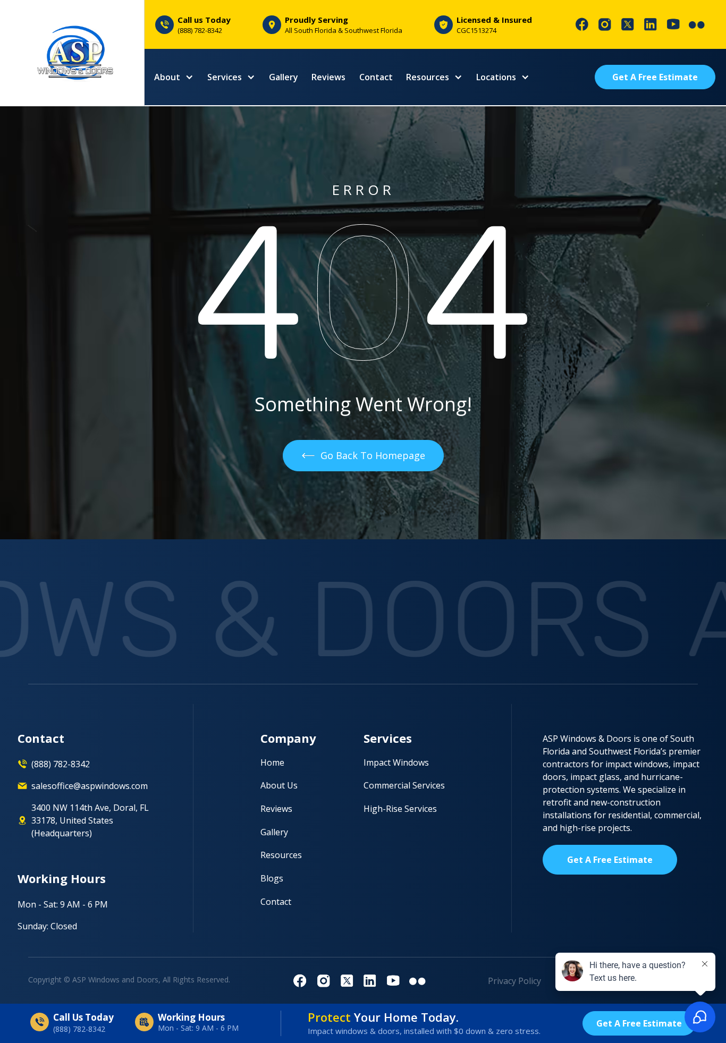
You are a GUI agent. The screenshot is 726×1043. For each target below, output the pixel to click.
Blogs (271, 879)
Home (272, 763)
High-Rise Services (400, 809)
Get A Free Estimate (655, 77)
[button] (173, 77)
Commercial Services (404, 786)
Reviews (328, 77)
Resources (281, 855)
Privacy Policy (514, 981)
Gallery (283, 77)
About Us (279, 786)
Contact (376, 77)
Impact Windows (396, 763)
